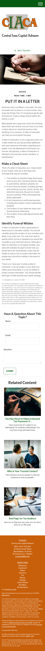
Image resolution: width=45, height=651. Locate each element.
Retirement (22, 565)
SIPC (32, 636)
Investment (22, 568)
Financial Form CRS (10, 589)
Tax (22, 575)
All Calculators (22, 587)
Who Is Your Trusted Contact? (22, 471)
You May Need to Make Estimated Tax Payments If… (22, 420)
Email (7, 335)
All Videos (22, 585)
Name (8, 321)
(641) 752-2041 (23, 50)
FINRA (28, 636)
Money (22, 577)
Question (8, 349)
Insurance (22, 573)
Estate (22, 570)
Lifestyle (22, 580)
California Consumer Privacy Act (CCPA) (20, 622)
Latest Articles (22, 582)
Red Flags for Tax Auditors (22, 518)
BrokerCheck (6, 595)
